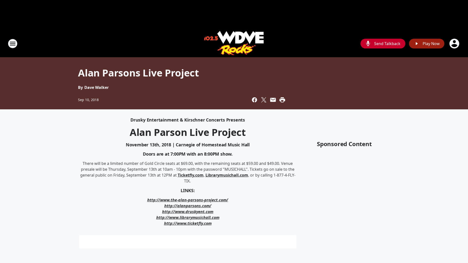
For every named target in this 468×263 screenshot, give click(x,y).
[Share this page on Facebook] (254, 99)
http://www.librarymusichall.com (187, 217)
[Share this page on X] (263, 99)
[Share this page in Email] (273, 99)
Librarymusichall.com (226, 175)
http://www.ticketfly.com (188, 223)
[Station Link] (234, 43)
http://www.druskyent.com (187, 211)
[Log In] (454, 43)
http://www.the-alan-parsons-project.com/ (187, 200)
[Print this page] (282, 99)
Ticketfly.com (191, 175)
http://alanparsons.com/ (187, 205)
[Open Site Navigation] (13, 43)
